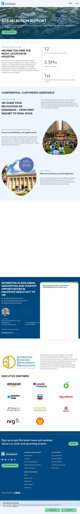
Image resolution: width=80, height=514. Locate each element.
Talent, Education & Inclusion (32, 465)
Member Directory (57, 462)
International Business (30, 462)
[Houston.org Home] (9, 3)
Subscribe (73, 443)
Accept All (69, 510)
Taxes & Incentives (29, 468)
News (26, 475)
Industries (27, 458)
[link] (77, 3)
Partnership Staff (7, 333)
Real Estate (24, 42)
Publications (27, 481)
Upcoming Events (57, 455)
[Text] (2, 460)
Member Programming (58, 465)
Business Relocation (6, 42)
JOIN (70, 3)
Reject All (52, 510)
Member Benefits (57, 458)
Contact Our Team (9, 32)
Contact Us (27, 487)
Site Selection (16, 42)
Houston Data (28, 478)
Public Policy (55, 468)
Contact (38, 42)
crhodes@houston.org (32, 322)
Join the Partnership (10, 465)
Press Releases (28, 484)
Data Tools (31, 42)
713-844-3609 (31, 324)
